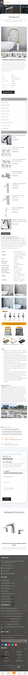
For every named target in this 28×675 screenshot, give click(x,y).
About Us (6, 654)
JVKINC (7, 570)
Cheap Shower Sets (5, 596)
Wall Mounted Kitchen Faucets (7, 585)
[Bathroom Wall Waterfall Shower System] (6, 212)
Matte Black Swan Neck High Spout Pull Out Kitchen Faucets (19, 220)
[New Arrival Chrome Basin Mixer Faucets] (6, 200)
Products (19, 652)
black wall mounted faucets (7, 593)
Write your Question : (9, 488)
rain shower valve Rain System (7, 598)
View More (15, 139)
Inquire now (6, 92)
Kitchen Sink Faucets (5, 580)
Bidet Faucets (5, 114)
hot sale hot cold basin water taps (10, 429)
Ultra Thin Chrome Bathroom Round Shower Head (19, 160)
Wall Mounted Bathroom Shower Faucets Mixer (18, 172)
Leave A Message (14, 672)
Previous (2, 532)
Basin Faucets (8, 20)
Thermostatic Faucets (7, 122)
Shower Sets (5, 116)
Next (25, 532)
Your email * (7, 482)
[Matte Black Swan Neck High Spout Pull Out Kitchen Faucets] (6, 224)
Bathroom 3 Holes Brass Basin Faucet (14, 543)
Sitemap (12, 669)
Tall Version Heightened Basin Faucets (13, 473)
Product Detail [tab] (5, 233)
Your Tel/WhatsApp (8, 476)
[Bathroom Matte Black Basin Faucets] (6, 140)
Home (2, 20)
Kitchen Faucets (6, 105)
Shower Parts (5, 128)
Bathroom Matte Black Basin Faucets (18, 136)
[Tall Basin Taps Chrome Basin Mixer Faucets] (6, 188)
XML (16, 669)
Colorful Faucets (6, 125)
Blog (19, 657)
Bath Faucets (5, 108)
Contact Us (6, 660)
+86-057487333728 (9, 565)
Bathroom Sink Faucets (6, 588)
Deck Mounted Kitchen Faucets (8, 583)
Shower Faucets (6, 111)
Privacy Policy (19, 660)
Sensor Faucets (5, 119)
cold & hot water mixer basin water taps (11, 431)
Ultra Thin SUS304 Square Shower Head (18, 148)
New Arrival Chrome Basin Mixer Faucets (18, 196)
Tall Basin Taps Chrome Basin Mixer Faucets (19, 184)
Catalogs (19, 654)
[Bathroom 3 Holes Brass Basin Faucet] (14, 528)
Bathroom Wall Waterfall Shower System (17, 208)
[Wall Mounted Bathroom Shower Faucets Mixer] (6, 176)
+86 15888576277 (11, 573)
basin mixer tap (4, 591)
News (6, 657)
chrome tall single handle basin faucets (11, 434)
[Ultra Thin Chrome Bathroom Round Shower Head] (6, 164)
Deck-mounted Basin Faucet (19, 20)
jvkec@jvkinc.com (10, 568)
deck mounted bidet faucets (7, 601)
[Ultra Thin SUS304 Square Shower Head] (6, 152)
